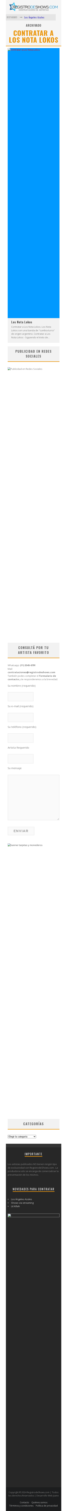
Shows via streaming (22, 1202)
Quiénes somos (39, 1502)
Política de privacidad (47, 1505)
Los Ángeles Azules (34, 17)
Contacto (24, 1502)
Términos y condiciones (21, 1505)
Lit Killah (15, 1206)
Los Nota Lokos (21, 322)
